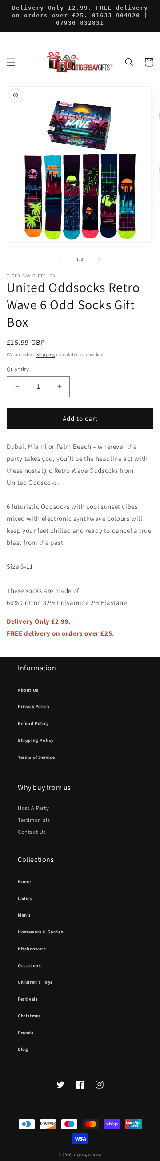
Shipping (45, 354)
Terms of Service (36, 757)
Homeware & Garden (41, 932)
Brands (26, 1032)
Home (24, 881)
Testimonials (34, 820)
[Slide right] (99, 259)
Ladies (25, 898)
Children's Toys (35, 982)
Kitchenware (32, 948)
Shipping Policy (36, 740)
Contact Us (32, 832)
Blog (23, 1049)
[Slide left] (60, 259)
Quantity (18, 369)
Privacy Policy (33, 706)
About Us (28, 690)
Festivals (28, 999)
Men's (24, 915)
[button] (11, 62)
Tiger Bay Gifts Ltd (87, 1155)
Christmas (29, 1016)
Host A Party (33, 808)
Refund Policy (33, 723)
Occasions (29, 965)
